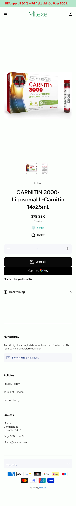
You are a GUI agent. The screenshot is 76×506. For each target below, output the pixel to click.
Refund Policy (12, 400)
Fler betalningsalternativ (18, 279)
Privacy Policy (12, 383)
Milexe (42, 487)
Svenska (11, 465)
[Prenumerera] (67, 357)
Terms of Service (14, 392)
